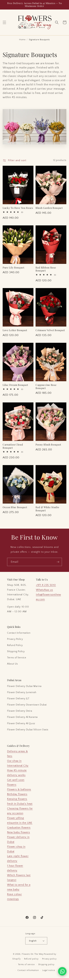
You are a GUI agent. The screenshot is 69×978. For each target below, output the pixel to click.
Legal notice (48, 970)
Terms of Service (16, 657)
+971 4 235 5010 (46, 585)
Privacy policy (49, 959)
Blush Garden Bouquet (49, 207)
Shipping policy (46, 964)
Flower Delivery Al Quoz (21, 723)
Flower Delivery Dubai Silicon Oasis (27, 729)
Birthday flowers (17, 794)
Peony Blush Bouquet (48, 444)
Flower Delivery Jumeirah (21, 692)
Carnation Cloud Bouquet (13, 446)
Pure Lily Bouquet (13, 267)
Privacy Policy (15, 639)
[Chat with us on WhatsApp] (62, 971)
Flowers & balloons (19, 789)
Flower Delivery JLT (18, 698)
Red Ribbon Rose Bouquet (46, 269)
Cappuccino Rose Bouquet (46, 386)
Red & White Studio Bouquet (47, 509)
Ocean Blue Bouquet (15, 507)
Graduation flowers (19, 827)
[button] (4, 22)
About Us (12, 663)
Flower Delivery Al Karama (22, 717)
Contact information (28, 970)
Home (22, 39)
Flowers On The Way (33, 954)
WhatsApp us (44, 589)
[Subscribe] (58, 562)
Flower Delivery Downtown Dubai (27, 704)
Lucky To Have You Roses (18, 207)
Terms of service (26, 964)
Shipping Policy (16, 651)
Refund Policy (15, 645)
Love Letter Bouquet (15, 330)
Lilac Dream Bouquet (15, 384)
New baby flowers (18, 832)
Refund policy (31, 959)
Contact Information (18, 633)
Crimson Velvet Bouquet (50, 330)
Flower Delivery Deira (19, 711)
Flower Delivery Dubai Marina (24, 686)
